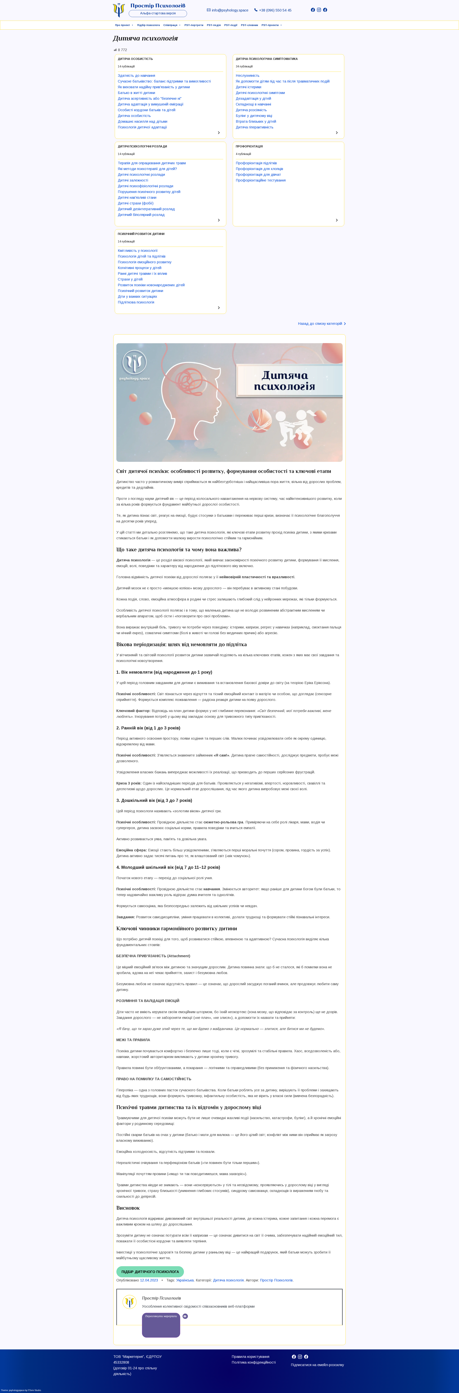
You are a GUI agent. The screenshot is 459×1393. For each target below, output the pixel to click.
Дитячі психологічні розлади (141, 174)
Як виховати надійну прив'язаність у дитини (154, 87)
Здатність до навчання (136, 75)
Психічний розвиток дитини (140, 291)
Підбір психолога (148, 25)
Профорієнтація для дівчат (258, 174)
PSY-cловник (249, 25)
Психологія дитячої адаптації (142, 127)
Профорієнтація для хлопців (259, 169)
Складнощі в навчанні (253, 104)
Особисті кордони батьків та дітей (146, 110)
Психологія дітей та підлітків (141, 256)
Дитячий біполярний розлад (141, 215)
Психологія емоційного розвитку (144, 262)
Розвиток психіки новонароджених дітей (151, 285)
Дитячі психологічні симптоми (260, 93)
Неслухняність (247, 75)
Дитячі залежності (133, 180)
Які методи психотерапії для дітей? (147, 169)
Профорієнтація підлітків (256, 163)
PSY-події (230, 25)
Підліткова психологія (136, 302)
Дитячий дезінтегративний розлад (146, 209)
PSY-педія (214, 25)
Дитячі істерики (248, 87)
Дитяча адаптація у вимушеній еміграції (150, 104)
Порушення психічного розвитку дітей (149, 192)
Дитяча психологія (228, 1280)
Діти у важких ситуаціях (137, 296)
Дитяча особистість (134, 116)
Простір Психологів (276, 1280)
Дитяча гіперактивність (254, 127)
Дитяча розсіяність (251, 110)
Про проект (122, 25)
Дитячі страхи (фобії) (135, 203)
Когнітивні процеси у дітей (139, 268)
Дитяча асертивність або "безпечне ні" (149, 98)
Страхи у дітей (130, 279)
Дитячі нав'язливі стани (137, 197)
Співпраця (170, 25)
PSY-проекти (270, 25)
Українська (185, 1280)
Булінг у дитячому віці (254, 116)
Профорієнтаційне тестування (261, 180)
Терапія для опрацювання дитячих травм (152, 163)
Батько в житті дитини (136, 93)
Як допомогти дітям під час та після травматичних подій (283, 81)
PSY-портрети (193, 25)
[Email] (185, 1316)
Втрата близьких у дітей (256, 121)
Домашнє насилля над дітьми (142, 121)
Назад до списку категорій (320, 324)
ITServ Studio (34, 1390)
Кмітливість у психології (138, 251)
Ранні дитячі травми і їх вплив (142, 273)
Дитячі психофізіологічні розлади (145, 186)
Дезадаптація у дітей (253, 98)
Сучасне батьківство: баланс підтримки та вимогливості (164, 81)
